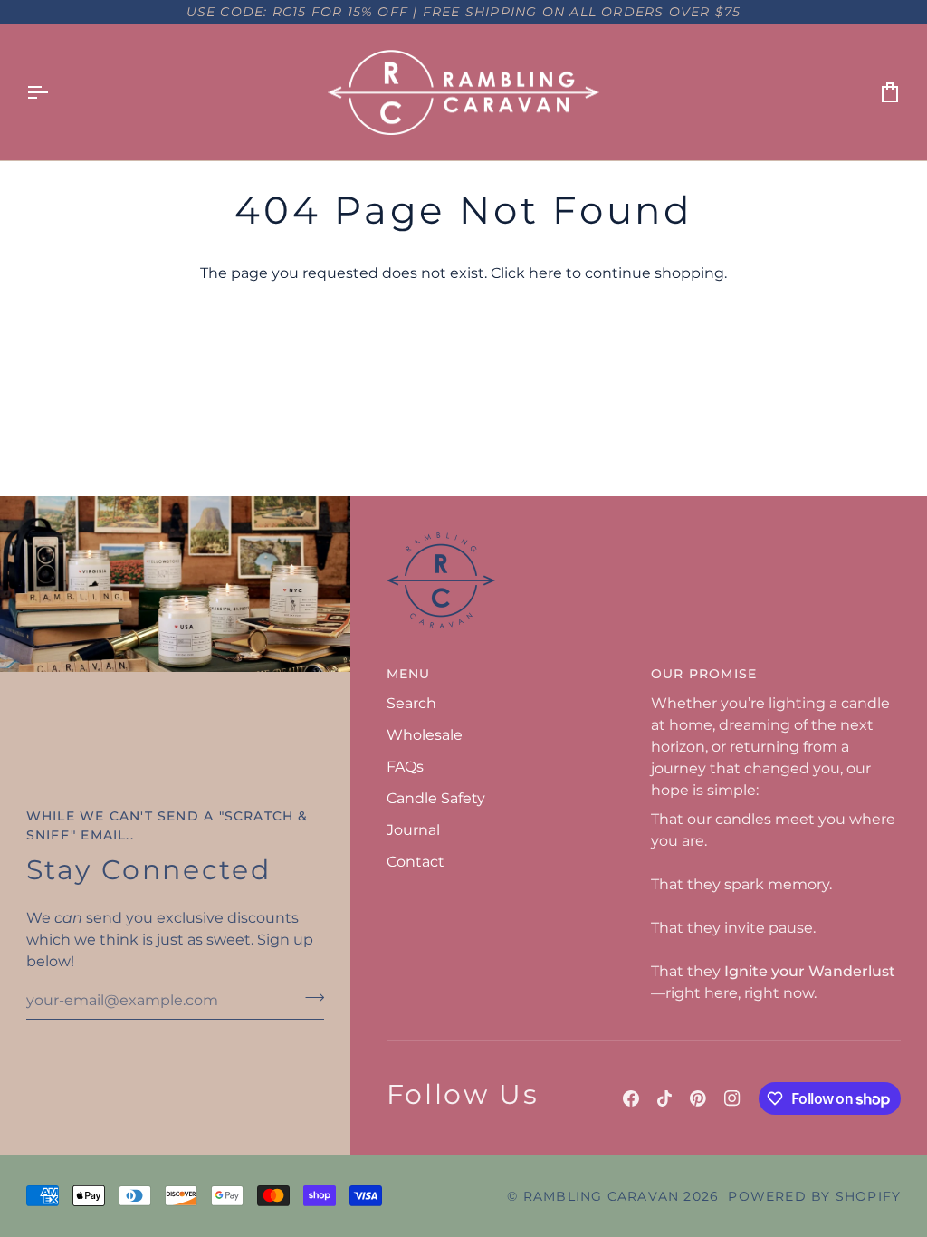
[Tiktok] (664, 1098)
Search (411, 703)
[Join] (309, 997)
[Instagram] (732, 1098)
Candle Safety (436, 798)
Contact (415, 861)
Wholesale (425, 734)
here (545, 273)
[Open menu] (53, 92)
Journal (413, 830)
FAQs (405, 766)
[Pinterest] (698, 1098)
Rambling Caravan (601, 1196)
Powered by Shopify (814, 1196)
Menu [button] (409, 673)
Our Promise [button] (704, 673)
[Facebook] (631, 1098)
